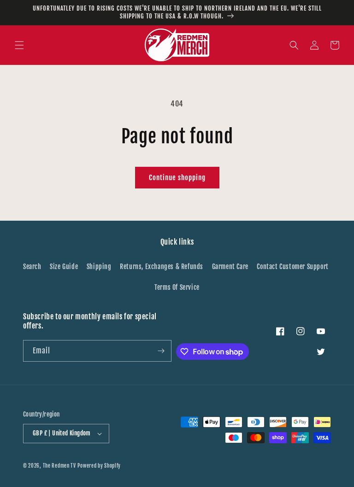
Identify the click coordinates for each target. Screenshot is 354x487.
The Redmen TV (59, 466)
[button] (19, 45)
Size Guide (64, 266)
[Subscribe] (161, 351)
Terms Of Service (177, 287)
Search (32, 266)
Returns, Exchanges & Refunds (161, 266)
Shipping (99, 266)
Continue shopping (177, 177)
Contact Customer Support (292, 266)
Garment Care (230, 266)
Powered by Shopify (99, 466)
